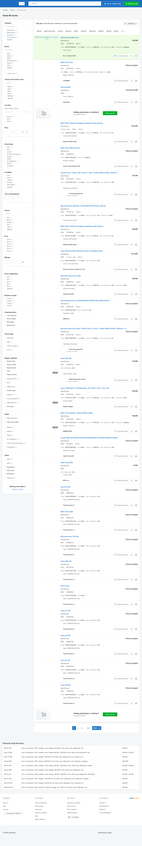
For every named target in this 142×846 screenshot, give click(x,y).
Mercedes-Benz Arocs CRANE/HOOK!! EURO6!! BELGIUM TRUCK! (85, 300)
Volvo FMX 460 (66, 358)
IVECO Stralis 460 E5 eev (70, 37)
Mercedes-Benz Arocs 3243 (71, 276)
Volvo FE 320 (65, 611)
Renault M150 (66, 87)
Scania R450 (8, 761)
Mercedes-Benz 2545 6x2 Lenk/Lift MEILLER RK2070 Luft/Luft (83, 206)
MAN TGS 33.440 (67, 512)
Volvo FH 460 (65, 635)
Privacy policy (39, 806)
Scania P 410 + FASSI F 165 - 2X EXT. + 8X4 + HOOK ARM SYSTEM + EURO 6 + (89, 173)
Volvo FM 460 (65, 685)
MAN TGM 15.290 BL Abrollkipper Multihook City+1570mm (82, 123)
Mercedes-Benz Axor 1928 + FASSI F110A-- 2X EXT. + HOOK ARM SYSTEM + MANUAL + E (93, 328)
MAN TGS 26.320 (67, 62)
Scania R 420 (65, 487)
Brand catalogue (40, 819)
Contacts (5, 809)
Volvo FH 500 (8, 752)
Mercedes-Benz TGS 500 (70, 536)
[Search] (30, 3)
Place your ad (110, 113)
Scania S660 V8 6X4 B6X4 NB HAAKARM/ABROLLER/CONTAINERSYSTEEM (89, 438)
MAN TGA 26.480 (67, 462)
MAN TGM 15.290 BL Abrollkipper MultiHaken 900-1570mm (82, 226)
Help (4, 806)
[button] (131, 56)
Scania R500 (8, 770)
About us (5, 803)
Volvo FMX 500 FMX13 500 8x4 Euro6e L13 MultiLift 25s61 (82, 251)
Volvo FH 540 (8, 783)
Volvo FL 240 (65, 660)
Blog (36, 816)
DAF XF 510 (65, 586)
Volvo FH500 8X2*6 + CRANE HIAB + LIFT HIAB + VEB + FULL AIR (85, 388)
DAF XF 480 (7, 748)
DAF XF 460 (7, 765)
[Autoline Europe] (9, 3)
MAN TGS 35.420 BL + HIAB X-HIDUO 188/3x (77, 413)
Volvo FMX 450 (66, 561)
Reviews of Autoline (41, 812)
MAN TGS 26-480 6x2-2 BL (70, 148)
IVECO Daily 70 (8, 787)
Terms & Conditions (41, 803)
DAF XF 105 (7, 778)
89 (88, 728)
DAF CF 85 (7, 774)
